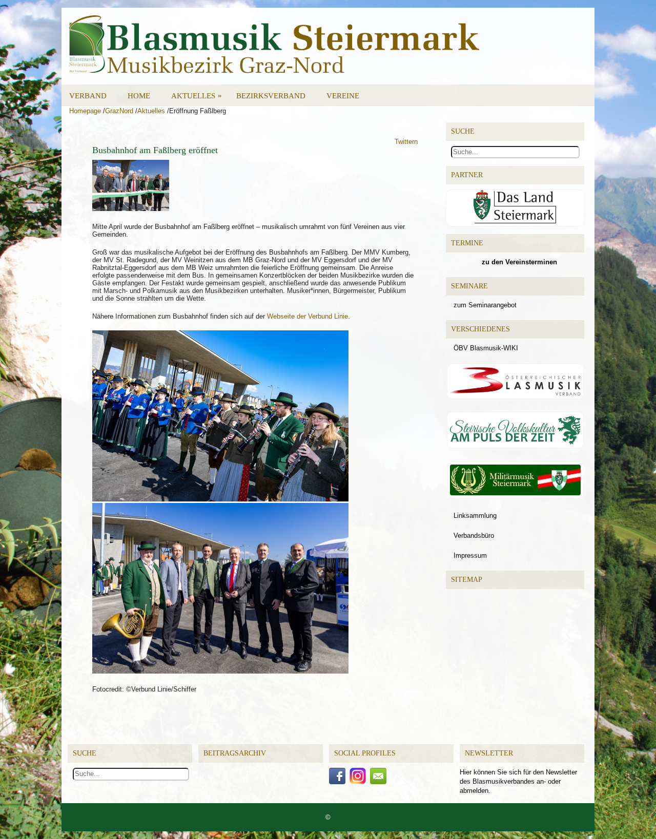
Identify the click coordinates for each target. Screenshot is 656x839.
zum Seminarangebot (485, 305)
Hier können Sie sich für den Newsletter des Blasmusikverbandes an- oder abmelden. (518, 781)
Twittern (406, 141)
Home (139, 96)
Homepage (85, 111)
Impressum (470, 555)
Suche (84, 753)
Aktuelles (196, 95)
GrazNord (119, 111)
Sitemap (466, 579)
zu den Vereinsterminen (519, 262)
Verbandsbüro (474, 535)
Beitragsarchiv (234, 753)
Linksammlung (475, 515)
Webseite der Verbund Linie (307, 316)
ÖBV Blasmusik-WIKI (486, 348)
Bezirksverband (270, 96)
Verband (88, 96)
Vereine (342, 96)
